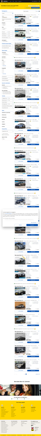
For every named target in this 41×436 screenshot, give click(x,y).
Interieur (3, 126)
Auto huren (2, 415)
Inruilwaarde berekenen (4, 412)
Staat (3, 27)
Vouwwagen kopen (33, 410)
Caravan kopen (33, 409)
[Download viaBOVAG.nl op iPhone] (31, 425)
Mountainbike (13, 413)
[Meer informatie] (10, 92)
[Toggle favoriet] (39, 15)
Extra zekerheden (4, 90)
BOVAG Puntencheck (4, 430)
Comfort (3, 121)
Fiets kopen (12, 408)
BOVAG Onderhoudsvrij (4, 424)
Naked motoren (23, 409)
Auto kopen (2, 408)
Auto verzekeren (3, 414)
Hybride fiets (13, 414)
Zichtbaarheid (4, 117)
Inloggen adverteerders (14, 422)
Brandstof (3, 22)
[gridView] (39, 11)
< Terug (2, 3)
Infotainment (4, 114)
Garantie (3, 85)
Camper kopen (33, 408)
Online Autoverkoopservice (4, 411)
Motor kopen (23, 408)
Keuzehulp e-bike (13, 415)
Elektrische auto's (3, 409)
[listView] (38, 11)
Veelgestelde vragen (24, 423)
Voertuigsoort (4, 40)
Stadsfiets (12, 411)
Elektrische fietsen (13, 409)
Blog (21, 424)
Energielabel (4, 68)
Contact (12, 425)
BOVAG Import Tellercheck (4, 425)
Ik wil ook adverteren (14, 423)
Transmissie (4, 52)
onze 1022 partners (8, 213)
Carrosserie (4, 56)
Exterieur (3, 119)
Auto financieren (3, 413)
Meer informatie (33, 222)
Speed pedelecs (13, 410)
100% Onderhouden (4, 432)
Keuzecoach (2, 416)
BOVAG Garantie (3, 423)
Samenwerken (13, 424)
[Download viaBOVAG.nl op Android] (32, 425)
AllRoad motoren (23, 410)
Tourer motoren (23, 411)
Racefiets (12, 412)
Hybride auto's (3, 410)
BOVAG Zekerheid (3, 422)
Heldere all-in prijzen (4, 431)
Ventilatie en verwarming (6, 112)
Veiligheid (3, 124)
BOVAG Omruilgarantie (4, 426)
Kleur (3, 60)
